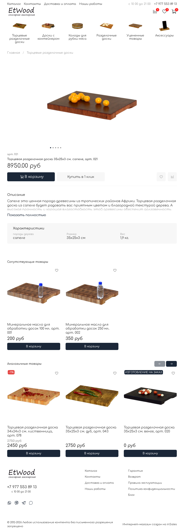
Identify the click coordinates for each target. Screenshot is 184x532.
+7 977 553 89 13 (165, 4)
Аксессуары (164, 35)
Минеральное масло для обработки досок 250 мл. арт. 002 (87, 328)
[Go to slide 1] (50, 147)
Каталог (14, 4)
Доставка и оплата (60, 4)
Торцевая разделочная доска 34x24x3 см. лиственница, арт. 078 (32, 431)
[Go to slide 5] (60, 147)
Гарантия (135, 470)
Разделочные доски (106, 37)
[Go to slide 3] (55, 147)
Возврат (134, 476)
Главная (13, 52)
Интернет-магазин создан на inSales (150, 524)
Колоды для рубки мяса (77, 37)
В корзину (33, 346)
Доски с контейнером (48, 37)
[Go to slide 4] (58, 147)
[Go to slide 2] (53, 147)
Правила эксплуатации (145, 482)
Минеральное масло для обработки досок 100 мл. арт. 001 (33, 328)
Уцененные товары (135, 37)
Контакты (32, 4)
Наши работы (90, 4)
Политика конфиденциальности (151, 488)
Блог (131, 494)
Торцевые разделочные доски (19, 39)
